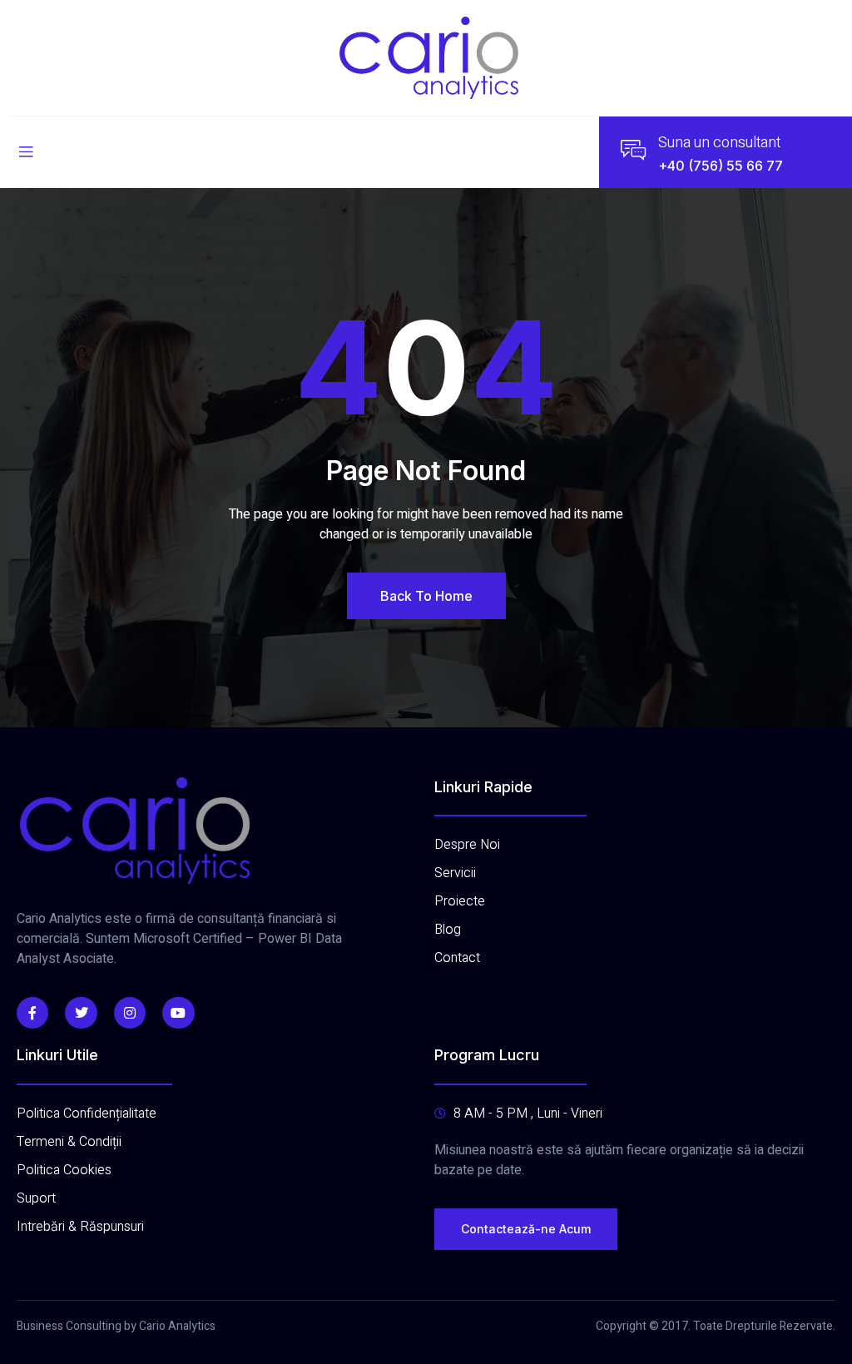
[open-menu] (26, 152)
